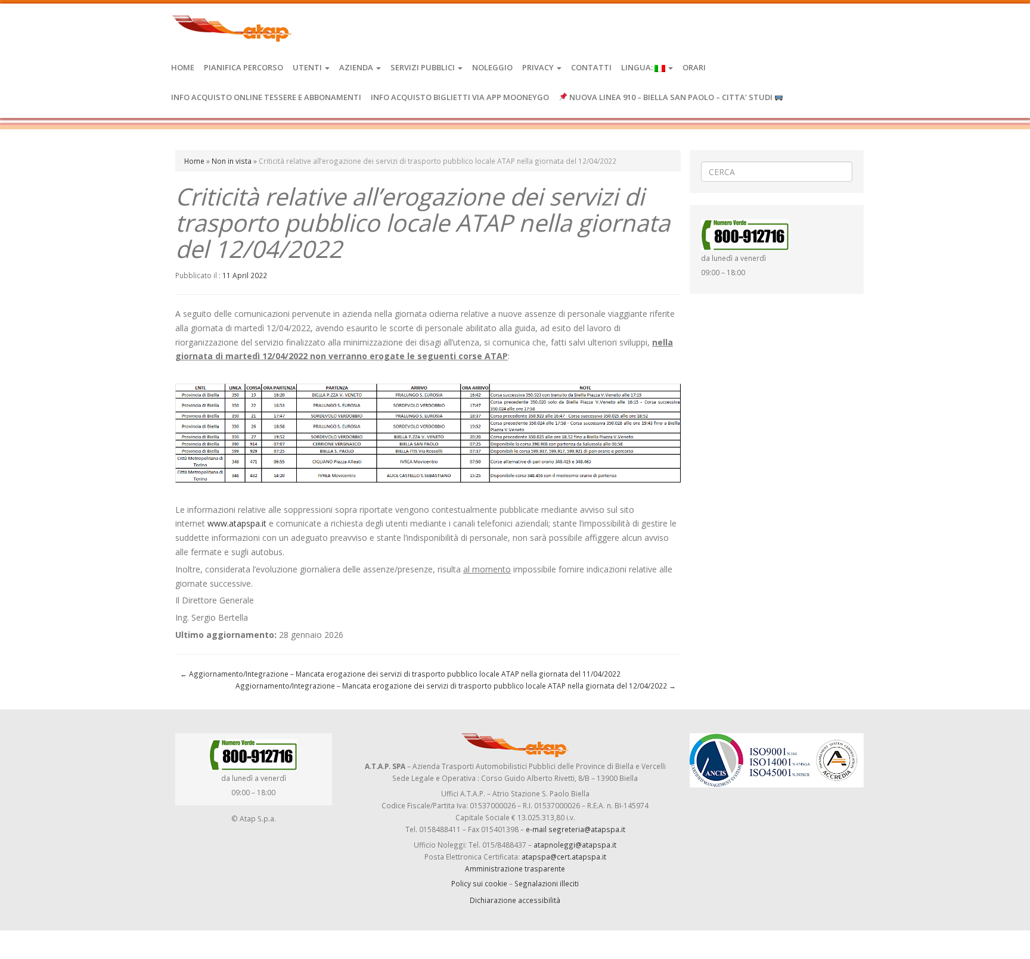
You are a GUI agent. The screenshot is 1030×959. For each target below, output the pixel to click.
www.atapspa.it (236, 523)
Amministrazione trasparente (515, 868)
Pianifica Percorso (243, 67)
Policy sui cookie (479, 883)
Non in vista (232, 161)
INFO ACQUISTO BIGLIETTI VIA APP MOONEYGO (460, 97)
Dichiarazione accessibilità (515, 900)
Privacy (539, 67)
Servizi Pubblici (423, 67)
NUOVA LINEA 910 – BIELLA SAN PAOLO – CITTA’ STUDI (670, 97)
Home (182, 67)
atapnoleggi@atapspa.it (574, 844)
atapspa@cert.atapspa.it (564, 856)
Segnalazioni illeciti (546, 883)
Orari (694, 67)
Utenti (308, 67)
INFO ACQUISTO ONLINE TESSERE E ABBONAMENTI (266, 97)
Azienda (357, 67)
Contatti (591, 67)
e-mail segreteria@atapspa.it (575, 829)
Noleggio (492, 67)
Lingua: (637, 67)
